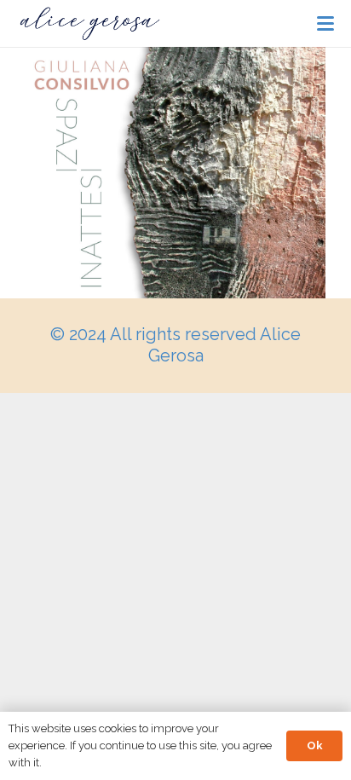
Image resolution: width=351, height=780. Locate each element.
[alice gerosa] (90, 24)
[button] (325, 23)
